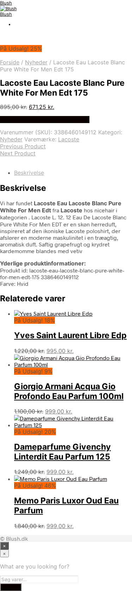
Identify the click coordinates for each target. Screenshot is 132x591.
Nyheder (36, 62)
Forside (9, 62)
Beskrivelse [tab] (29, 172)
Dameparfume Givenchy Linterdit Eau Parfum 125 (62, 452)
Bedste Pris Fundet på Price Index (44, 119)
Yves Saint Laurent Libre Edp (70, 335)
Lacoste (68, 139)
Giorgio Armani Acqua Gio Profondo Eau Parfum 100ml (69, 391)
